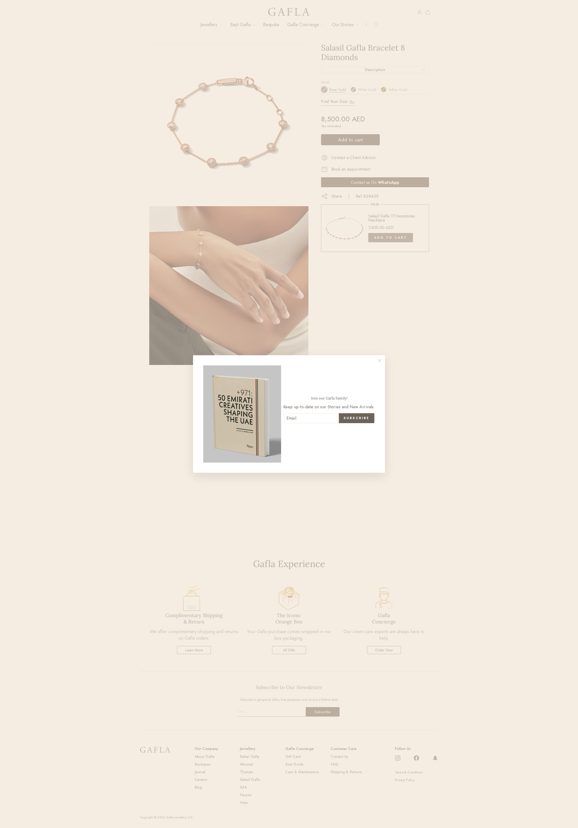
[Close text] (329, 430)
